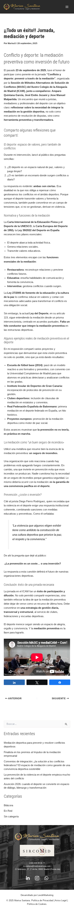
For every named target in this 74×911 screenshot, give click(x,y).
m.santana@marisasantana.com (37, 866)
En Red (8, 810)
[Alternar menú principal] (67, 6)
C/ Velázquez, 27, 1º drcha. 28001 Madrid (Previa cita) (37, 869)
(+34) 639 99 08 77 (37, 863)
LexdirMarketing (45, 895)
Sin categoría (11, 816)
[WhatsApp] (46, 878)
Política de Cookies (36, 904)
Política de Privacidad (42, 900)
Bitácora (8, 805)
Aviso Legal (61, 900)
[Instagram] (37, 878)
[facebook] (28, 878)
